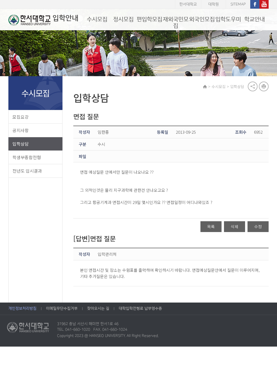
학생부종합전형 (26, 157)
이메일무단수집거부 (62, 308)
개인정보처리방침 (22, 308)
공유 (253, 86)
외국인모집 (202, 19)
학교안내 (254, 19)
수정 (258, 226)
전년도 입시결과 (27, 170)
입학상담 (20, 143)
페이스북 (254, 4)
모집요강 (20, 116)
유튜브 (264, 4)
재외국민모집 (176, 22)
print (264, 86)
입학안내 (65, 18)
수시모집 (97, 19)
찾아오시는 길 (98, 308)
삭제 (234, 226)
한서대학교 (188, 4)
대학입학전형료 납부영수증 (140, 308)
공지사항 (20, 130)
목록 (211, 226)
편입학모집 (149, 19)
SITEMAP (238, 4)
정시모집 (123, 19)
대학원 (213, 4)
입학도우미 (228, 19)
